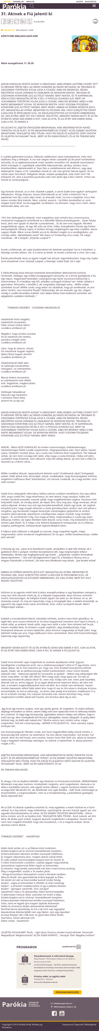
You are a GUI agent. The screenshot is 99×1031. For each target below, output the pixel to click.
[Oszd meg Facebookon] (3, 21)
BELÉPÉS (79, 2)
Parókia (14, 6)
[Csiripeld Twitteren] (16, 21)
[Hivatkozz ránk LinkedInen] (23, 21)
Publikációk (9, 30)
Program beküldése (67, 992)
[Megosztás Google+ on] (10, 21)
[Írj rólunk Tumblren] (29, 21)
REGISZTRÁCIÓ (90, 2)
